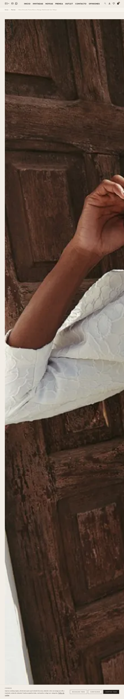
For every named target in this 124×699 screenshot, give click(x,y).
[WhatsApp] (16, 3)
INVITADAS (38, 4)
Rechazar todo (78, 692)
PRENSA (59, 4)
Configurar (95, 692)
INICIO (27, 4)
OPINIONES (94, 4)
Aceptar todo (111, 692)
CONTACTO (81, 4)
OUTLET (69, 4)
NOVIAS (49, 4)
